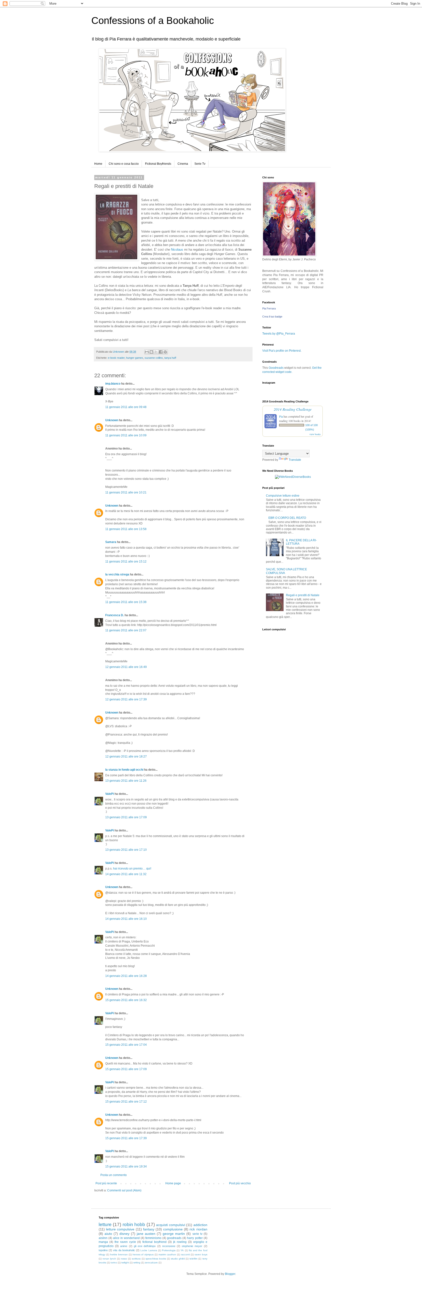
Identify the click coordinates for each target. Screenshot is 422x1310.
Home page (173, 1183)
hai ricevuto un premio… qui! (132, 868)
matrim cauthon (167, 1254)
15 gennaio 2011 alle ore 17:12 (126, 1101)
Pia (281, 416)
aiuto (108, 1234)
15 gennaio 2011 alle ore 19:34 (126, 1166)
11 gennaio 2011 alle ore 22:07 (126, 630)
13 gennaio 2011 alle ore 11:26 (126, 780)
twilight (125, 1262)
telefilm (193, 1258)
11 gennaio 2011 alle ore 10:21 (126, 492)
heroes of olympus (143, 1254)
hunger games (134, 357)
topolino (103, 1250)
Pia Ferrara (269, 308)
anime (123, 1246)
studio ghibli (178, 1258)
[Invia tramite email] (146, 351)
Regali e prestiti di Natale (302, 595)
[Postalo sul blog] (151, 351)
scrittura (136, 1258)
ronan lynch (109, 1258)
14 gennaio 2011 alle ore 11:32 (126, 874)
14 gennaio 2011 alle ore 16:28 (126, 976)
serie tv (197, 1234)
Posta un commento (113, 1175)
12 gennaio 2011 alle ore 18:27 (126, 756)
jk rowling (180, 1242)
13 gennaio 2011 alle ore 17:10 (126, 849)
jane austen (146, 1234)
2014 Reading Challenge (293, 409)
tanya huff (170, 357)
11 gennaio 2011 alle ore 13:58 (126, 529)
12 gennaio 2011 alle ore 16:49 (126, 667)
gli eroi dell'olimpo (145, 1246)
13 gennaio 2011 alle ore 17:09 (126, 817)
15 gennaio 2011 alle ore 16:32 (126, 1000)
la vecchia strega (117, 574)
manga (103, 1242)
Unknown (111, 420)
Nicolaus (177, 249)
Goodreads (276, 367)
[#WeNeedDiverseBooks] (293, 477)
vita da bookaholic (124, 1250)
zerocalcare (151, 1262)
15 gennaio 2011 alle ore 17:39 (126, 1138)
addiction (200, 1225)
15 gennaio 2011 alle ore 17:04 (126, 1044)
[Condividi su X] (156, 351)
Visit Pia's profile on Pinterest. (281, 350)
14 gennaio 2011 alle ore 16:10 (126, 919)
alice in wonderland (126, 1238)
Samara (110, 542)
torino (114, 1262)
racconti (185, 1254)
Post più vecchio (240, 1183)
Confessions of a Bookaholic (152, 20)
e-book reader (116, 357)
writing (136, 1262)
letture (105, 1224)
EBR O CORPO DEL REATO (287, 518)
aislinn (103, 1238)
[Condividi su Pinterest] (165, 351)
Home (98, 163)
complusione (173, 1229)
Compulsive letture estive (282, 495)
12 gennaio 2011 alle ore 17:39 (126, 699)
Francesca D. (114, 615)
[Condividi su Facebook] (160, 351)
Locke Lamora (148, 1250)
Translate (295, 459)
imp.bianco (112, 383)
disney (124, 1234)
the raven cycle (125, 1242)
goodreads (174, 1238)
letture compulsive (120, 1229)
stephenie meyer (192, 1246)
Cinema (183, 163)
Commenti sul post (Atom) (124, 1190)
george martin (174, 1234)
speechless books (156, 1258)
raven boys (201, 1254)
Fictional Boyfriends (158, 163)
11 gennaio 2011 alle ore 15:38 (126, 602)
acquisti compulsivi (170, 1225)
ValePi (109, 794)
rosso (124, 1258)
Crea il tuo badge (272, 316)
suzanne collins (154, 357)
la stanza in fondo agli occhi (124, 769)
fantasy (148, 1229)
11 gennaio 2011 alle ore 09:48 (126, 407)
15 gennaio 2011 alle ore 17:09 (126, 1069)
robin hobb (134, 1224)
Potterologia (169, 1250)
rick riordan (198, 1229)
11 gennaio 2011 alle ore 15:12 (126, 561)
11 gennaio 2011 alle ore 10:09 (126, 435)
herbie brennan (119, 1254)
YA (182, 1250)
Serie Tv (199, 163)
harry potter (194, 1238)
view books (315, 434)
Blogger (230, 1274)
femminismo (153, 1238)
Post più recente (106, 1183)
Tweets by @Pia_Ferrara (278, 333)
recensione (168, 1246)
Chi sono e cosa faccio (124, 163)
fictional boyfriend (154, 1242)
